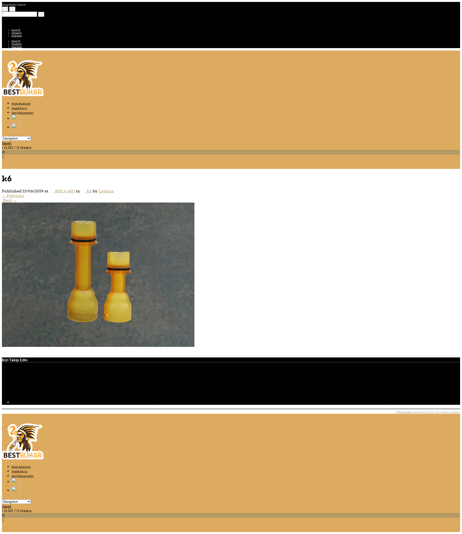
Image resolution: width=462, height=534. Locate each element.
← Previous (13, 195)
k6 (88, 191)
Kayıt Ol (16, 29)
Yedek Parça (19, 108)
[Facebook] (48, 402)
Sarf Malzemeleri (23, 112)
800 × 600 (64, 191)
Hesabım (17, 32)
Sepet (6, 143)
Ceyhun (106, 191)
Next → (10, 200)
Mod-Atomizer (21, 103)
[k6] (98, 345)
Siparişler (17, 35)
